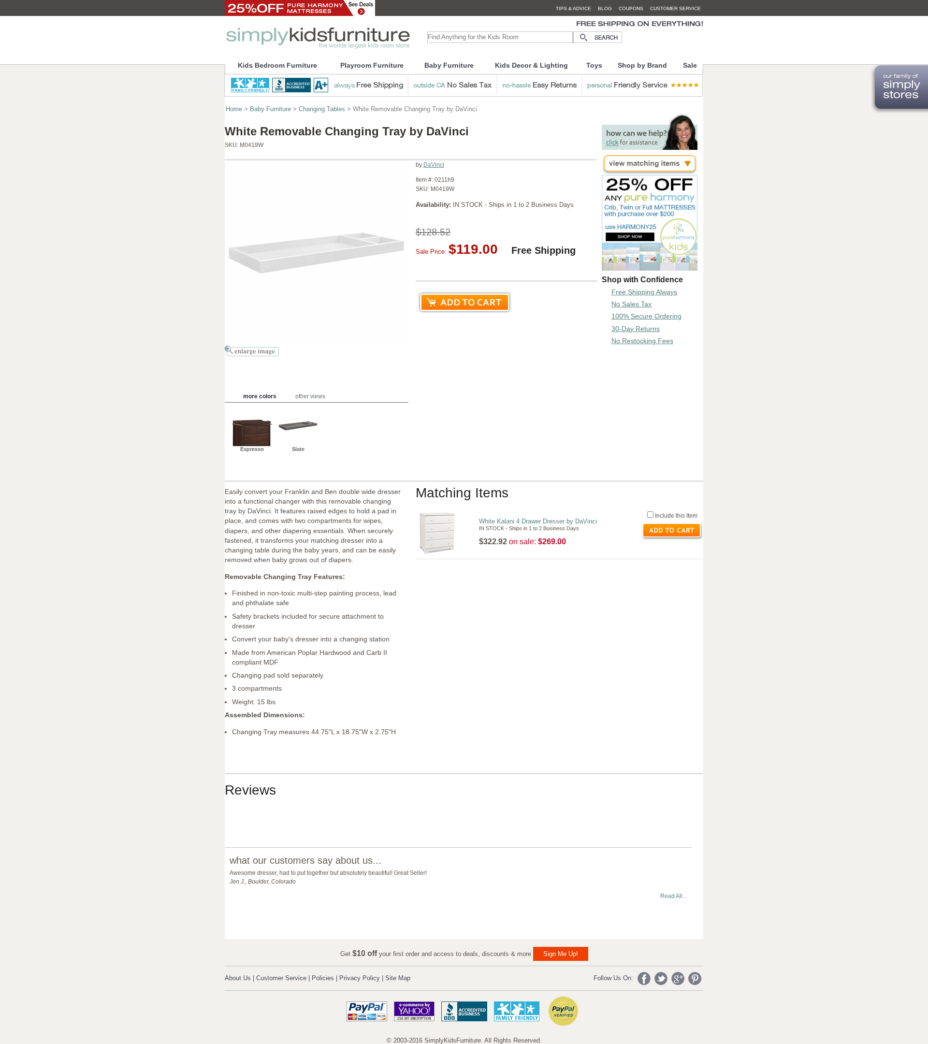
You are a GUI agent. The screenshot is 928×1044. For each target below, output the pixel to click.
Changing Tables (322, 109)
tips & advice (573, 8)
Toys (594, 65)
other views (310, 396)
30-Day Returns (635, 329)
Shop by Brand (642, 65)
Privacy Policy (359, 978)
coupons (631, 8)
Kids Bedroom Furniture (277, 65)
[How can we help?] (649, 147)
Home (234, 109)
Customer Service (281, 978)
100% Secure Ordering (646, 316)
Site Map (397, 978)
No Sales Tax (631, 304)
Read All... (673, 896)
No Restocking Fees (642, 341)
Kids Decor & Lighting (531, 65)
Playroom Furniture (372, 65)
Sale (690, 65)
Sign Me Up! (560, 953)
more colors (259, 396)
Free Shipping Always (644, 292)
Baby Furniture (449, 65)
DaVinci (433, 164)
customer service (675, 8)
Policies (323, 978)
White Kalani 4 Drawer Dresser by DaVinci (538, 521)
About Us (238, 978)
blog (605, 8)
